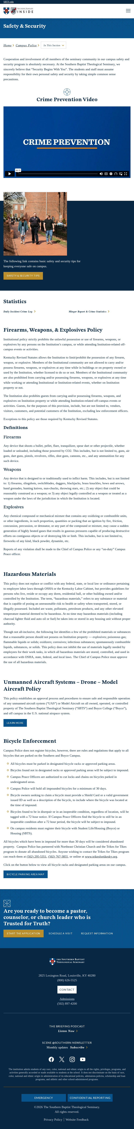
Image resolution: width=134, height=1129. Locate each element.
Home (7, 45)
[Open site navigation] (128, 11)
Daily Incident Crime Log (17, 311)
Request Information (97, 933)
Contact (67, 989)
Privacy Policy (53, 1119)
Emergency (43, 1097)
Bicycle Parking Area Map (25, 874)
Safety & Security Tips (23, 275)
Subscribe (77, 1047)
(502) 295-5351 (36, 856)
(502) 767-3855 (58, 856)
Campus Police (26, 45)
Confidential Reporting (90, 1097)
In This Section (52, 45)
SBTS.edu (8, 2)
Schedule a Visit (60, 933)
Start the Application (23, 933)
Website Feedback (77, 1119)
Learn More (15, 722)
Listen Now (66, 1031)
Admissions (67, 999)
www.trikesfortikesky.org (101, 856)
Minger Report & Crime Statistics (87, 311)
